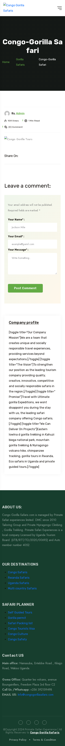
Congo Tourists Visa (21, 628)
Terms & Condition (44, 740)
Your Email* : (16, 236)
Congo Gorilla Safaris (45, 732)
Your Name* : (16, 219)
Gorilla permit (17, 618)
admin (20, 113)
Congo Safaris (17, 572)
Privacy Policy (17, 740)
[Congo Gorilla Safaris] (18, 8)
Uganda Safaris (18, 583)
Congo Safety (17, 639)
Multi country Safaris (22, 588)
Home (6, 62)
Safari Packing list (20, 623)
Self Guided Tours (20, 612)
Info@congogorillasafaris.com (35, 695)
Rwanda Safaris (18, 577)
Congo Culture (18, 634)
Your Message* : (18, 250)
